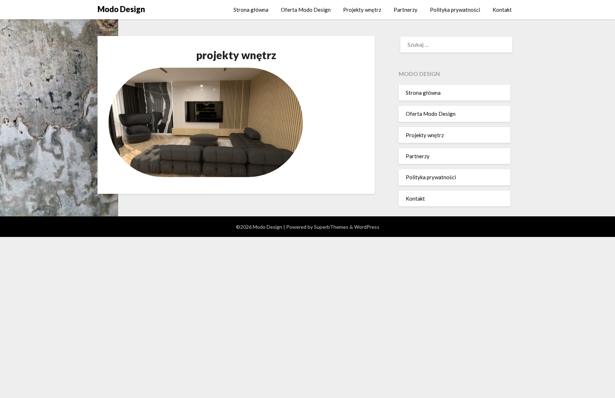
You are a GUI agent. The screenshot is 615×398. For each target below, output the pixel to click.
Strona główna (250, 9)
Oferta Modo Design (306, 9)
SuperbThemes (331, 227)
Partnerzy (405, 9)
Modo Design (121, 9)
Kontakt (502, 9)
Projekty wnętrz (362, 9)
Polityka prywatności (455, 9)
